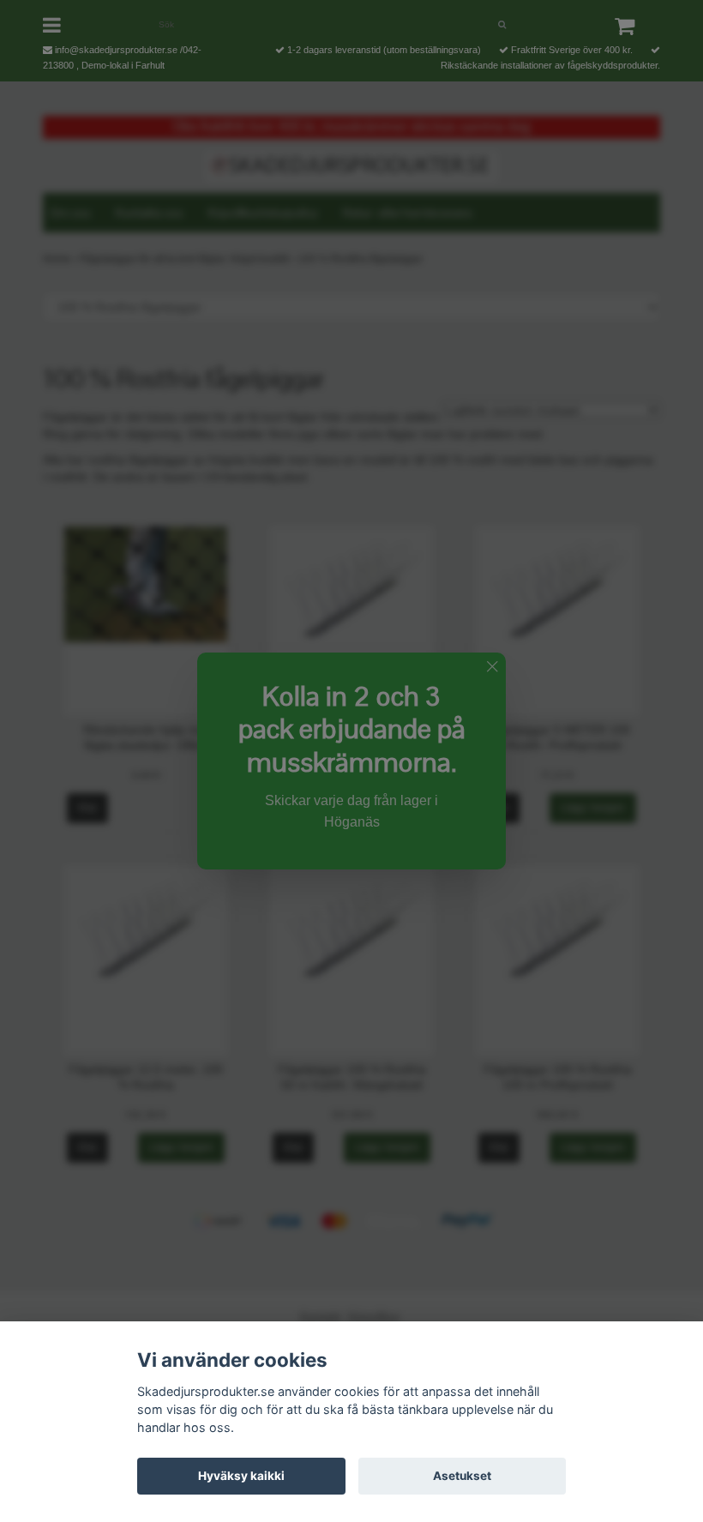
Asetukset (462, 1476)
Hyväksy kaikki (241, 1476)
